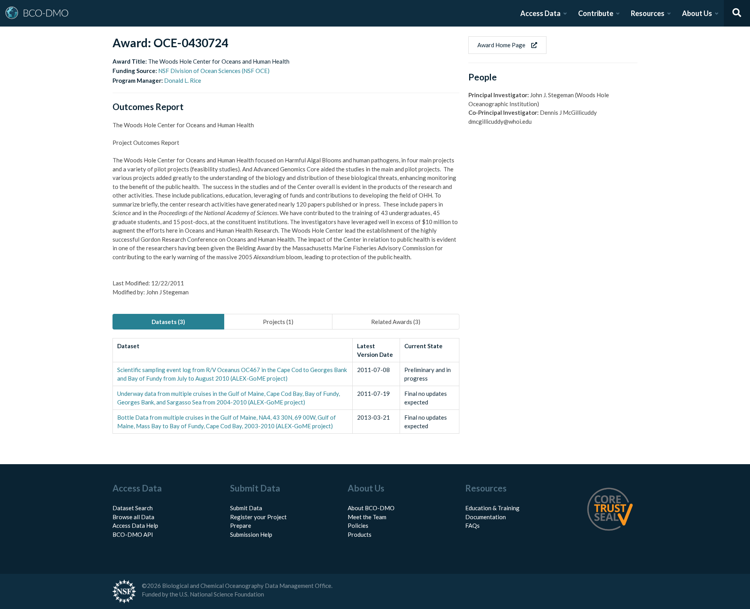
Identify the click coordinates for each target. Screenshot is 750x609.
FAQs (472, 525)
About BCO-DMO (371, 507)
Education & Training (492, 507)
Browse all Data (133, 516)
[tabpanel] (285, 386)
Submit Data (246, 507)
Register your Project (258, 516)
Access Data (540, 13)
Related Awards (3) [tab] (395, 321)
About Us (697, 13)
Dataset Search (132, 507)
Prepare (240, 525)
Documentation (485, 516)
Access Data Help (135, 525)
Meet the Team (367, 516)
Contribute (595, 13)
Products (359, 534)
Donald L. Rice (182, 80)
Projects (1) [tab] (278, 321)
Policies (358, 525)
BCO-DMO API (132, 534)
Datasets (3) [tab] (168, 321)
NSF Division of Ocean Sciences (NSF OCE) (214, 70)
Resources (647, 13)
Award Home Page (501, 44)
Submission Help (251, 534)
